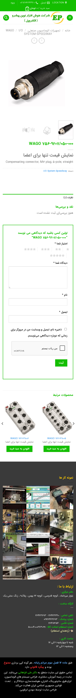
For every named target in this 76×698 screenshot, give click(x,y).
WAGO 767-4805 (56, 438)
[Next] (6, 82)
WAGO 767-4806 (19, 438)
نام (64, 295)
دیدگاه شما (60, 263)
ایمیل (63, 312)
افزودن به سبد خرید (56, 449)
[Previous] (67, 82)
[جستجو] (6, 18)
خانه (67, 30)
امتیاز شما (61, 244)
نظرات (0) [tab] (68, 198)
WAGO (10, 30)
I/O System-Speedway (35, 32)
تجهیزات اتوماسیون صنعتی (44, 30)
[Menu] (70, 18)
